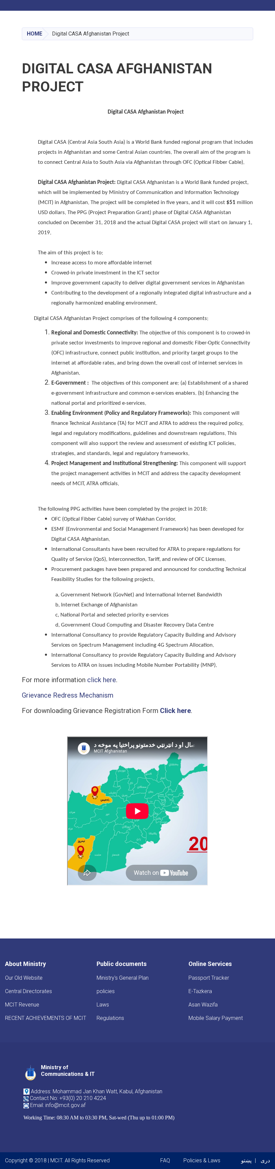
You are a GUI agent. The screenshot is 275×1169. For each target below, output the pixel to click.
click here (101, 680)
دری (265, 1160)
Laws (103, 1004)
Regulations (110, 1018)
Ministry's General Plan (123, 978)
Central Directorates (28, 991)
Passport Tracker (208, 978)
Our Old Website (24, 978)
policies (106, 991)
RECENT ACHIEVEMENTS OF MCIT (45, 1018)
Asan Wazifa (203, 1004)
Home (34, 33)
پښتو (246, 1160)
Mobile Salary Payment (215, 1018)
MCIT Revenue (22, 1004)
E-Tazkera (200, 991)
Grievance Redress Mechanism (67, 695)
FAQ (165, 1160)
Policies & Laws (201, 1160)
